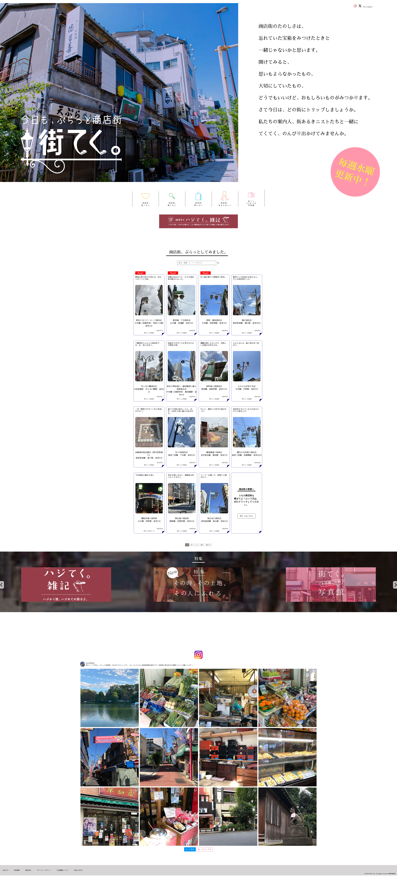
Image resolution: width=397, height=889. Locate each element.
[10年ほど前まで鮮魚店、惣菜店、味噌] (109, 757)
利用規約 (17, 870)
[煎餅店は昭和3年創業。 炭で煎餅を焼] (109, 816)
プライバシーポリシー (44, 870)
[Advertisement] (198, 631)
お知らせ (5, 870)
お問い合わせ (78, 870)
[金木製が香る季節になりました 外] (228, 816)
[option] (66, 584)
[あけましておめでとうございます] (109, 698)
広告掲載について (62, 870)
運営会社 (28, 870)
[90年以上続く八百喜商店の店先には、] (228, 698)
